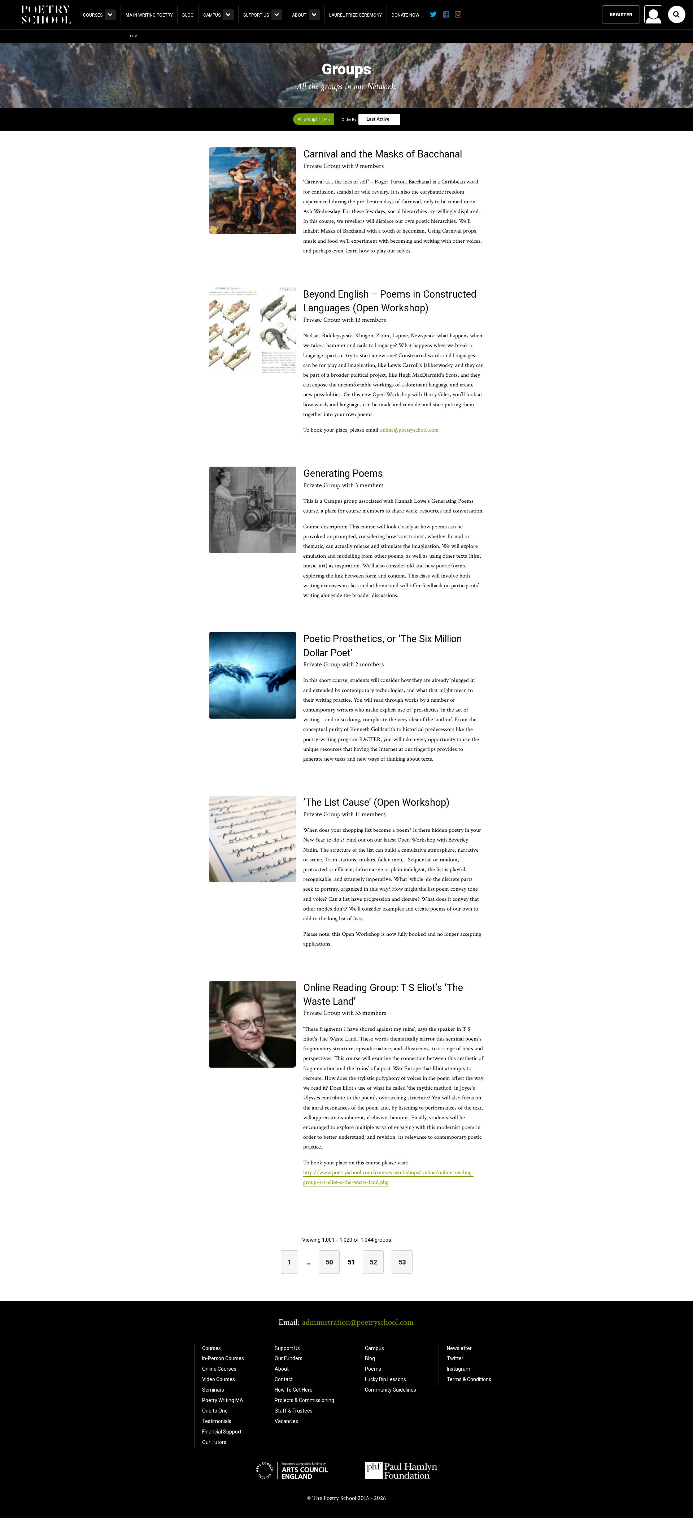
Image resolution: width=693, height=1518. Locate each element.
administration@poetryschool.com (358, 1322)
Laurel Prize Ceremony (355, 15)
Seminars (213, 1390)
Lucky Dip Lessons (385, 1379)
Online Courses (219, 1369)
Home (134, 36)
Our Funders (288, 1358)
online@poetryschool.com (409, 430)
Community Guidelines (390, 1390)
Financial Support (221, 1432)
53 (402, 1262)
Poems (373, 1369)
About (299, 15)
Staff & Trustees (294, 1411)
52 (373, 1262)
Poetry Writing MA (222, 1400)
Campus (212, 15)
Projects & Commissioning (304, 1400)
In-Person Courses (223, 1358)
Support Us (256, 15)
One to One (215, 1411)
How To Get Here (294, 1390)
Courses (93, 15)
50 (329, 1262)
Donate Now (405, 15)
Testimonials (216, 1421)
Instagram (458, 1369)
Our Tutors (214, 1442)
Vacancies (286, 1421)
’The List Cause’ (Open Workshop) (376, 802)
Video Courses (218, 1379)
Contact (284, 1379)
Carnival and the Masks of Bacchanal (382, 154)
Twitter (455, 1358)
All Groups (313, 119)
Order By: (349, 120)
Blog (187, 15)
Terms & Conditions (469, 1379)
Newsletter (459, 1348)
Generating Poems (343, 473)
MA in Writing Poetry (149, 15)
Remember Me (595, 107)
